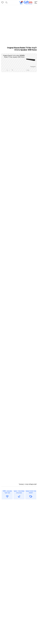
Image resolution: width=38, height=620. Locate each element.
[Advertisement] (19, 25)
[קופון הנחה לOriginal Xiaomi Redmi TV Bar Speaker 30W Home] (31, 60)
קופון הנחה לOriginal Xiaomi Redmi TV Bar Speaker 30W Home (13, 56)
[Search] (6, 2)
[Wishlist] (2, 2)
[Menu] (36, 2)
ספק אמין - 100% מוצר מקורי (7, 491)
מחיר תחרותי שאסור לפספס (31, 491)
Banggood (33, 66)
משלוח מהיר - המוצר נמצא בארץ (19, 491)
